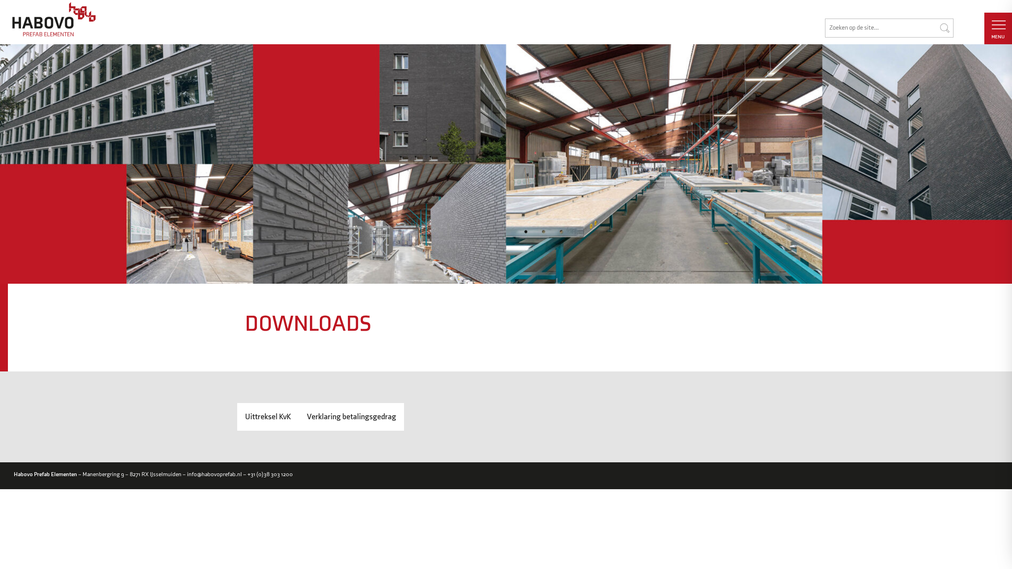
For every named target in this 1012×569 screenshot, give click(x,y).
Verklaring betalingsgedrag (351, 417)
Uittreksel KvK (268, 417)
